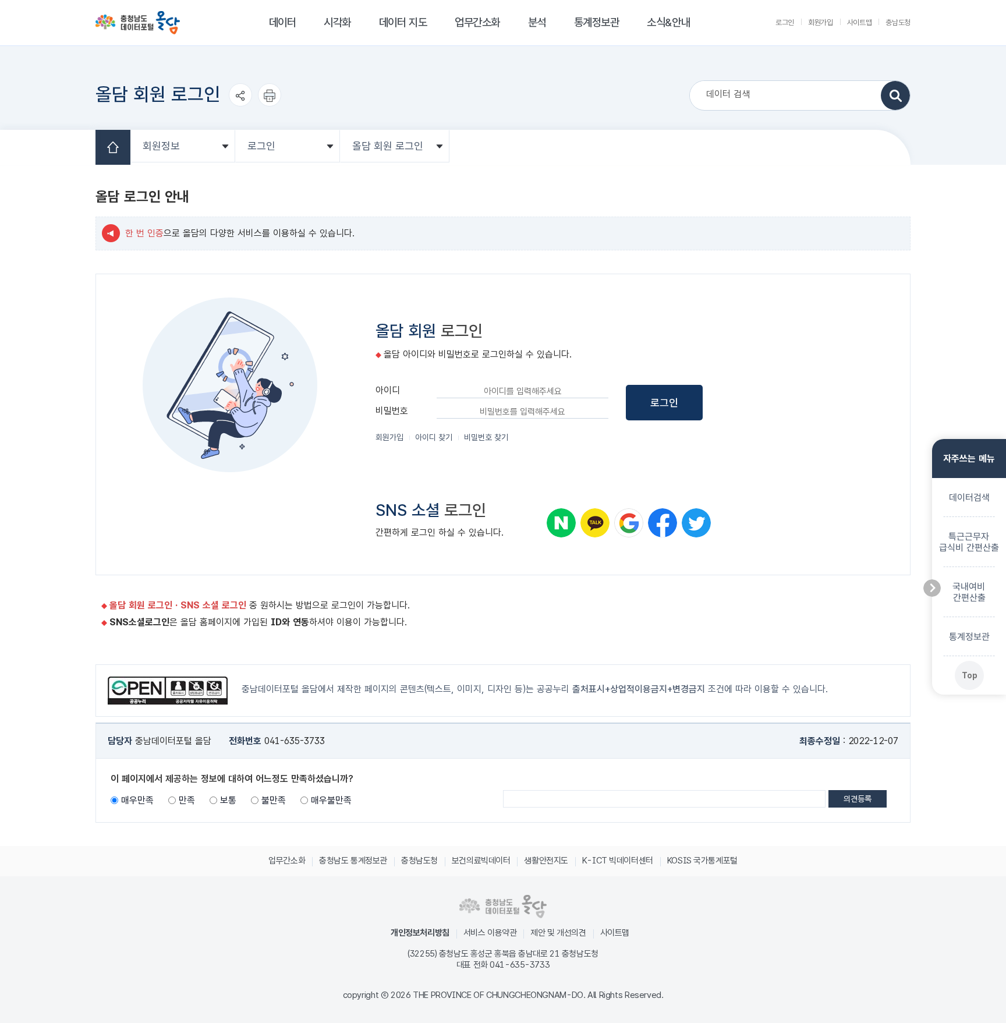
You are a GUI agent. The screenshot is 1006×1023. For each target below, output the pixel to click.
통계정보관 (596, 22)
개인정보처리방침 (420, 933)
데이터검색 (968, 496)
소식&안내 (668, 22)
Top (969, 674)
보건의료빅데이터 (481, 860)
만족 (187, 800)
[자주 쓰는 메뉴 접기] (932, 588)
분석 (537, 22)
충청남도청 (419, 860)
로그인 (784, 22)
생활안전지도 (546, 860)
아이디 (388, 390)
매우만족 (137, 800)
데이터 (282, 22)
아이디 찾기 (433, 437)
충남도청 (898, 22)
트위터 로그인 (696, 522)
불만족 (273, 800)
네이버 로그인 (561, 522)
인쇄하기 (269, 106)
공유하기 (240, 106)
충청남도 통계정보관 (353, 860)
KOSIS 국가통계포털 (702, 860)
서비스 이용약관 (490, 933)
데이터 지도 (403, 22)
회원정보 (161, 146)
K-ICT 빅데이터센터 (617, 860)
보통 (228, 800)
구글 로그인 (628, 522)
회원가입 (820, 22)
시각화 (337, 22)
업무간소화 (477, 22)
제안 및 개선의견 (558, 933)
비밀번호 (392, 410)
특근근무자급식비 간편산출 (969, 541)
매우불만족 (331, 800)
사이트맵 (859, 22)
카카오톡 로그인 (595, 522)
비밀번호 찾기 (486, 437)
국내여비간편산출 (968, 591)
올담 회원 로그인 (387, 146)
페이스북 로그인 (662, 522)
